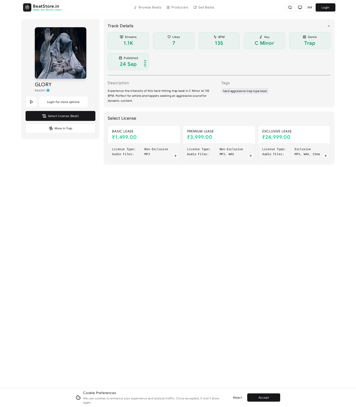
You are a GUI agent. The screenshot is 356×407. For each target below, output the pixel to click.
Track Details (120, 25)
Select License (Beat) (63, 116)
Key (267, 37)
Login (325, 7)
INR (309, 7)
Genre (312, 37)
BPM (221, 37)
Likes (176, 37)
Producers (180, 7)
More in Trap (63, 128)
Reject (237, 397)
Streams (131, 37)
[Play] (31, 102)
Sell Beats (206, 7)
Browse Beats (150, 7)
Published (131, 58)
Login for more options (63, 102)
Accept (264, 397)
